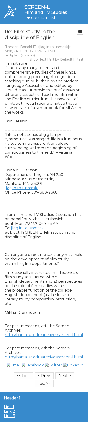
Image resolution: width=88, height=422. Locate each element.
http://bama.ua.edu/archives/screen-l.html (44, 335)
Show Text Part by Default (50, 59)
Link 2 (9, 411)
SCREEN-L (37, 7)
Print (79, 59)
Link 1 (9, 407)
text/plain (12, 55)
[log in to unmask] (54, 47)
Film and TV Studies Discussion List (45, 15)
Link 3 (9, 416)
